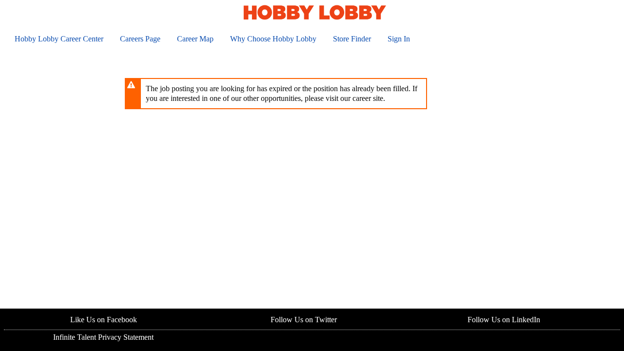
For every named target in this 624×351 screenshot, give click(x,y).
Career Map (195, 39)
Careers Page (140, 39)
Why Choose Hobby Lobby (273, 39)
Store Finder (352, 39)
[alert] (276, 93)
